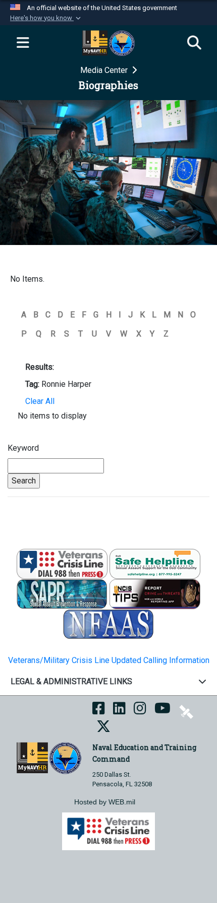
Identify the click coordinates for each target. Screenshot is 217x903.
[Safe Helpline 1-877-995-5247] (155, 563)
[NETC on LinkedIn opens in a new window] (119, 711)
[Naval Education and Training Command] (48, 757)
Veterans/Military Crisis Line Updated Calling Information (108, 660)
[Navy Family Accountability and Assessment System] (108, 623)
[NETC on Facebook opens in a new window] (98, 711)
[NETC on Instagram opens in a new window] (140, 711)
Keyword (23, 448)
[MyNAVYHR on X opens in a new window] (103, 729)
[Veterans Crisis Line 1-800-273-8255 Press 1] (62, 563)
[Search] (194, 43)
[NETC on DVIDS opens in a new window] (186, 711)
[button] (46, 18)
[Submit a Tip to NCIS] (155, 593)
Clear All (40, 401)
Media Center (105, 70)
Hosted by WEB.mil (104, 802)
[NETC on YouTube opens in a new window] (162, 711)
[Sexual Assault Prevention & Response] (62, 593)
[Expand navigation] (23, 43)
